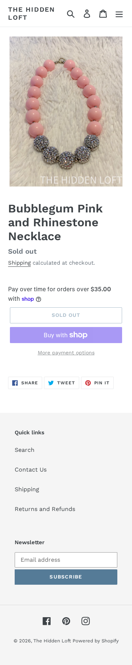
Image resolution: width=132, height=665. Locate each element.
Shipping (19, 263)
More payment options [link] (66, 352)
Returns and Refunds (45, 509)
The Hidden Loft (31, 13)
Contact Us (31, 469)
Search (24, 449)
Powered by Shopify (96, 640)
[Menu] (119, 13)
